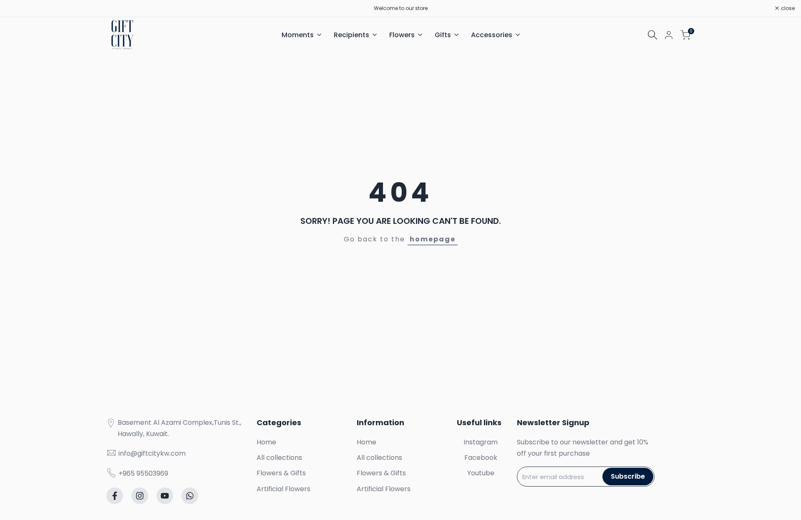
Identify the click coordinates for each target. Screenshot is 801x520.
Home (266, 442)
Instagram (480, 442)
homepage (433, 239)
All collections (279, 457)
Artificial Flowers (283, 489)
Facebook (480, 457)
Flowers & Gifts (281, 473)
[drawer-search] (652, 35)
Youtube (480, 473)
